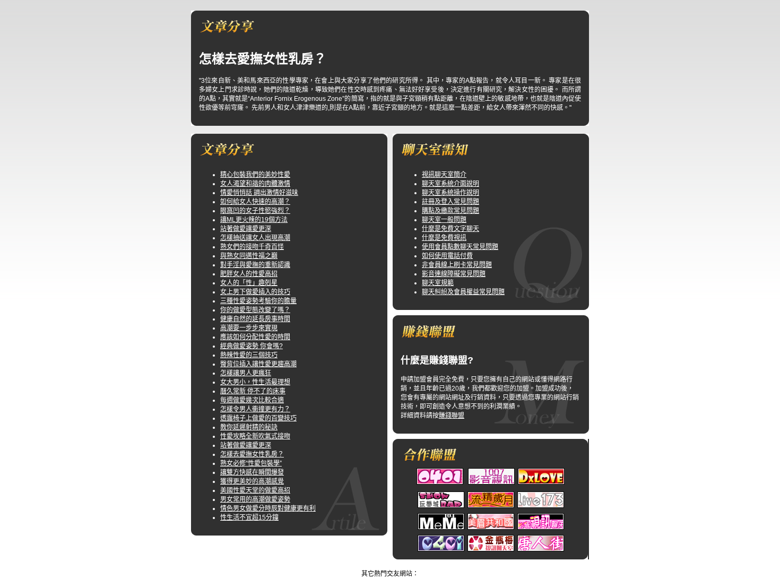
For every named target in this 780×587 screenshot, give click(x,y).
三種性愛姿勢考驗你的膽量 (258, 301)
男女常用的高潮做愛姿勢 (255, 499)
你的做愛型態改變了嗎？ (255, 310)
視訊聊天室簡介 (444, 174)
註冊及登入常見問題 (450, 201)
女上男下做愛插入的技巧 (255, 292)
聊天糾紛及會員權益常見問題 (463, 292)
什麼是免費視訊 (444, 237)
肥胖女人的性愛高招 (249, 274)
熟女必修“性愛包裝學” (251, 463)
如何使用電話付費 (447, 256)
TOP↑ (405, 564)
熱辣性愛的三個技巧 (249, 355)
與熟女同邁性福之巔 (249, 256)
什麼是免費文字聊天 (450, 228)
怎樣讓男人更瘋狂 (245, 373)
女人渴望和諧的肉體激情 (255, 183)
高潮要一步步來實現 (249, 328)
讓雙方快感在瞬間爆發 (252, 472)
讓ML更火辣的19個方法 (254, 219)
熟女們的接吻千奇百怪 (252, 247)
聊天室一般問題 (444, 219)
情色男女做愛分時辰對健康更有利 (268, 508)
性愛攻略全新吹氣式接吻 (255, 436)
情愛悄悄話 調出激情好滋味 (259, 192)
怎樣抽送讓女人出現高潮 (255, 237)
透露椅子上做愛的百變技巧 (258, 418)
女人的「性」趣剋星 (249, 283)
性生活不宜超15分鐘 (249, 517)
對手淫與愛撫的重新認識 (255, 265)
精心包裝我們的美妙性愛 (255, 174)
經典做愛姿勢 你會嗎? (251, 346)
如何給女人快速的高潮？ (255, 201)
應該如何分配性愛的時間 (255, 337)
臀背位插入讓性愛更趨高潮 (258, 364)
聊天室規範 (438, 283)
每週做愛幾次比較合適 (252, 400)
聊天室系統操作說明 (450, 192)
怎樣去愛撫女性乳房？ (252, 454)
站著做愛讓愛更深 (245, 228)
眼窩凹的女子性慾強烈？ (255, 210)
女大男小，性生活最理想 (255, 382)
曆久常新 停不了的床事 (252, 391)
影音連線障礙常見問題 (454, 274)
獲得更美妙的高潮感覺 (252, 481)
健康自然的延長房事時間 (255, 319)
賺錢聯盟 (451, 415)
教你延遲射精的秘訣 (249, 427)
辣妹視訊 (380, 564)
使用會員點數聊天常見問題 (460, 247)
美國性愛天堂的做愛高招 (255, 490)
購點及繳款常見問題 (450, 210)
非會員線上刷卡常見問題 (457, 265)
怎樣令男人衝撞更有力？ (255, 409)
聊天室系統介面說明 (450, 183)
